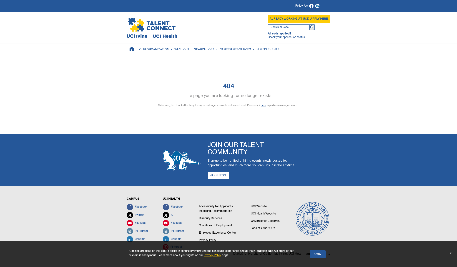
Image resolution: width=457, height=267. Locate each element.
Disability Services (210, 218)
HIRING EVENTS (268, 49)
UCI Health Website (263, 214)
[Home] (131, 49)
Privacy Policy (207, 240)
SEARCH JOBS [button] (204, 49)
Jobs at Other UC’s (263, 228)
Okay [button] (317, 254)
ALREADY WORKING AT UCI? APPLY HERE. (299, 19)
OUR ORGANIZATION (154, 49)
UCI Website (259, 206)
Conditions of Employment (215, 225)
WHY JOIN (181, 49)
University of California (265, 221)
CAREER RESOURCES (235, 49)
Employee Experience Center (217, 233)
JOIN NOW (218, 175)
